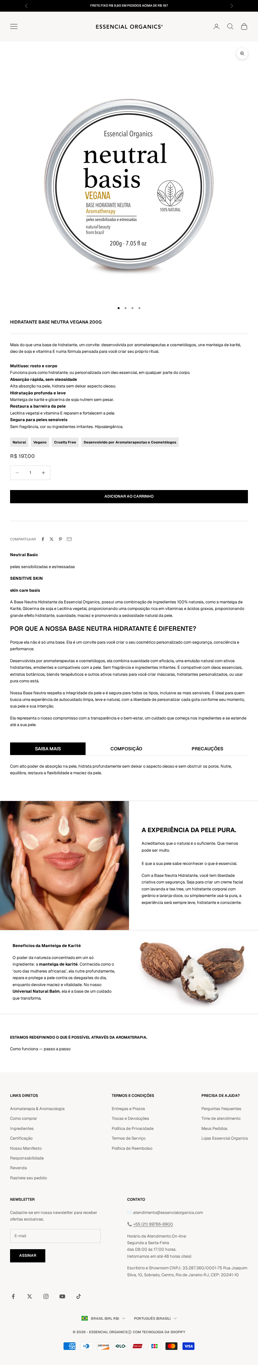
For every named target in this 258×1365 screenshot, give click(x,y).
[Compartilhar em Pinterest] (60, 539)
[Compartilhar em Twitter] (51, 539)
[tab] (48, 749)
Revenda (18, 1167)
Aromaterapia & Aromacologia (37, 1108)
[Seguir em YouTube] (62, 1296)
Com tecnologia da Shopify (159, 1332)
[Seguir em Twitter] (29, 1296)
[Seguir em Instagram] (46, 1296)
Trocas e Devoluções (130, 1118)
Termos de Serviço (128, 1138)
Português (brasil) (152, 1318)
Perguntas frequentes (221, 1108)
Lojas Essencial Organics (224, 1138)
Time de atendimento (220, 1118)
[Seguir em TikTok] (79, 1296)
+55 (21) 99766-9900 (153, 1224)
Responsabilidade (27, 1158)
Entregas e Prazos (128, 1108)
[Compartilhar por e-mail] (69, 539)
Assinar (27, 1255)
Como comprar (23, 1118)
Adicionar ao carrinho (129, 496)
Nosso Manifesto (26, 1148)
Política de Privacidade (133, 1128)
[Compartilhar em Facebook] (42, 539)
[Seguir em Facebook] (13, 1296)
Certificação (21, 1138)
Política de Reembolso (132, 1148)
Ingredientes (22, 1128)
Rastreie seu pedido (28, 1178)
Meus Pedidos (214, 1128)
